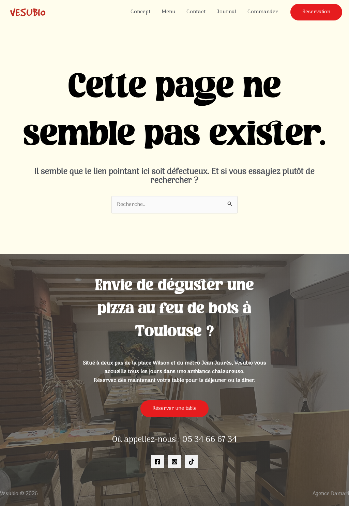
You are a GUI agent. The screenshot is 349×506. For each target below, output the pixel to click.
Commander (262, 12)
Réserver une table (174, 408)
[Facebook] (157, 461)
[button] (316, 12)
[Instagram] (174, 461)
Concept (141, 12)
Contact (196, 12)
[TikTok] (191, 461)
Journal (227, 12)
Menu (169, 12)
